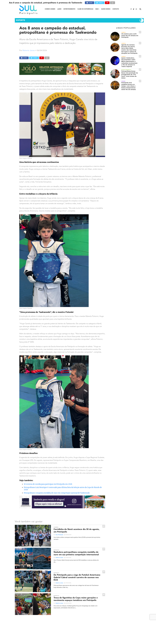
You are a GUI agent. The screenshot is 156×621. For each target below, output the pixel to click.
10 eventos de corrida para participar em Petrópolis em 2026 (48, 484)
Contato (115, 9)
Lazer (59, 9)
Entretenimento (69, 9)
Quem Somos (105, 9)
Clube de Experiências (85, 9)
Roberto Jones (29, 50)
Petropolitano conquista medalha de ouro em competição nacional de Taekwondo (57, 493)
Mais (97, 9)
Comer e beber (50, 9)
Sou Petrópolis (59, 534)
